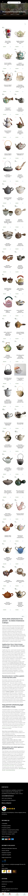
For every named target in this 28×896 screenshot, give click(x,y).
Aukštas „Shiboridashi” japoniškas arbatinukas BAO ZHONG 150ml (8, 334)
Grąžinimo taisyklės (6, 854)
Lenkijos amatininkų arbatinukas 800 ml (7, 154)
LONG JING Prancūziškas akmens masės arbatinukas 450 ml (8, 559)
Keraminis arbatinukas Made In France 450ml (8, 175)
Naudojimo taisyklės (6, 852)
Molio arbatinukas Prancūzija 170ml (20, 423)
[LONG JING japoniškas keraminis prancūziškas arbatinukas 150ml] (20, 347)
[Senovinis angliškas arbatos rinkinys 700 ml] (8, 55)
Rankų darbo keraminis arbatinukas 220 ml (8, 581)
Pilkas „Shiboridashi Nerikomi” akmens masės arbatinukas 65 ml (8, 492)
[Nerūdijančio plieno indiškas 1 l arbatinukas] (8, 302)
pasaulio (18, 725)
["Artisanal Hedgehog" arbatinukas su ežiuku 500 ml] (20, 324)
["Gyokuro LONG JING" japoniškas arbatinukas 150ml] (20, 302)
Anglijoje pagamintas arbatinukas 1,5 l (20, 154)
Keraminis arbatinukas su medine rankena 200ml (20, 132)
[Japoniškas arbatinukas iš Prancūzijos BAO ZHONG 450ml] (20, 257)
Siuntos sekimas (5, 850)
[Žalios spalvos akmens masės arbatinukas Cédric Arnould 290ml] (20, 482)
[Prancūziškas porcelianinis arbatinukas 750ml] (20, 391)
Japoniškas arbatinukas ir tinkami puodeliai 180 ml (8, 266)
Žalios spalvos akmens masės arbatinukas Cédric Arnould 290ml (20, 491)
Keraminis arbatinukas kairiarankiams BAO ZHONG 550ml (20, 109)
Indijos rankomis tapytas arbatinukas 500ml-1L (20, 289)
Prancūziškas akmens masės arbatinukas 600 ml (8, 379)
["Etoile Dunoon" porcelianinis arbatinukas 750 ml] (20, 527)
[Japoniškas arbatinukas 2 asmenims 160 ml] (20, 211)
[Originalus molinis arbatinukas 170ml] (8, 527)
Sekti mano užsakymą (7, 798)
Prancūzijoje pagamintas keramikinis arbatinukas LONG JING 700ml (20, 604)
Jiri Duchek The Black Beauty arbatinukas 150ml (8, 198)
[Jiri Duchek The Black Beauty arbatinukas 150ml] (8, 189)
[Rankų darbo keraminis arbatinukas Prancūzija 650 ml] (20, 549)
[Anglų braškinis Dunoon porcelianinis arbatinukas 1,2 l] (8, 505)
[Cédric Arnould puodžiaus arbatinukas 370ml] (8, 99)
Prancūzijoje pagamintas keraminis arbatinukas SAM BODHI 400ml (20, 446)
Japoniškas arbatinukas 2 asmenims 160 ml (20, 220)
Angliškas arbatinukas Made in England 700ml (20, 42)
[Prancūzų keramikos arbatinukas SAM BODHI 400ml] (8, 414)
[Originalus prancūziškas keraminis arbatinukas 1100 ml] (8, 347)
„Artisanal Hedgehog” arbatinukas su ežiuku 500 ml (20, 333)
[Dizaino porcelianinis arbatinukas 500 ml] (20, 505)
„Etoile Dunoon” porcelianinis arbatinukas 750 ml (20, 536)
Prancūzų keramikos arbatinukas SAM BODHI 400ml (8, 423)
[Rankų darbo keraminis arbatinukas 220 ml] (8, 572)
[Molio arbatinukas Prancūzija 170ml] (20, 414)
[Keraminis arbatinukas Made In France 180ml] (8, 594)
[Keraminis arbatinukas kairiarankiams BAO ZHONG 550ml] (20, 99)
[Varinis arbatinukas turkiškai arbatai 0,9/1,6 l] (8, 122)
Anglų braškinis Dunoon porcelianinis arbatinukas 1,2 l (8, 514)
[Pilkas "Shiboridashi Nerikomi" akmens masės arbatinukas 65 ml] (8, 482)
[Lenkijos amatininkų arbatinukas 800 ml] (8, 145)
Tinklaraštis (4, 823)
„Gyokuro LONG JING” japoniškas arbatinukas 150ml (20, 311)
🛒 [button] (10, 46)
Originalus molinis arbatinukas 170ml (7, 536)
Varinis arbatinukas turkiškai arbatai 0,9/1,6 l (7, 131)
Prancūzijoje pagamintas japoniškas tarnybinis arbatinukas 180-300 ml (8, 221)
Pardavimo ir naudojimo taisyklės (9, 832)
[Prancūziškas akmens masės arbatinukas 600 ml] (8, 370)
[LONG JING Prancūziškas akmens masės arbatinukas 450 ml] (8, 549)
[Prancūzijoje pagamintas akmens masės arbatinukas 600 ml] (8, 459)
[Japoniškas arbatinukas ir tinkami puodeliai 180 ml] (8, 257)
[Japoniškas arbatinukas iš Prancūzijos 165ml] (20, 235)
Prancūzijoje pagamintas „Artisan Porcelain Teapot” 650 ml (20, 87)
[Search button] (19, 3)
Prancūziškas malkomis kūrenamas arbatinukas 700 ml (8, 445)
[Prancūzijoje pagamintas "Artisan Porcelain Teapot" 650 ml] (20, 76)
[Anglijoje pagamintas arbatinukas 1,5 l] (20, 145)
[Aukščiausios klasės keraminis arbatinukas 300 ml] (20, 572)
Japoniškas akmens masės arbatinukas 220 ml (7, 289)
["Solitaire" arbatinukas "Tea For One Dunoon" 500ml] (20, 55)
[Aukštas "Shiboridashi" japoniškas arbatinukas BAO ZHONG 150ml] (8, 324)
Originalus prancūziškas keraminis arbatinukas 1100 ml (8, 357)
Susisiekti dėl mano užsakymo (9, 800)
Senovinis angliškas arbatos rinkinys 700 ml (7, 64)
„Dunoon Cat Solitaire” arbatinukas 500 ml (8, 86)
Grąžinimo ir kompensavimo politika (10, 829)
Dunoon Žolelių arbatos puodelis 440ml (8, 42)
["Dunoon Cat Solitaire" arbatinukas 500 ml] (8, 76)
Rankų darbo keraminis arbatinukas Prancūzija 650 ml (20, 558)
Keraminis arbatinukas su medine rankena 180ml (20, 176)
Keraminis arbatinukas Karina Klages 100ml (20, 198)
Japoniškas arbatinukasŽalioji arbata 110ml (8, 244)
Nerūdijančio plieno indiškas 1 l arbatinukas (7, 311)
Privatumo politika (6, 827)
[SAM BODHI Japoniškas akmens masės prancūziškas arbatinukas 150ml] (8, 391)
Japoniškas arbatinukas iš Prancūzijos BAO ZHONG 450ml (20, 267)
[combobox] (12, 3)
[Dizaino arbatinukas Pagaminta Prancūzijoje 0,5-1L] (20, 370)
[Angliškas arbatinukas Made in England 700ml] (20, 33)
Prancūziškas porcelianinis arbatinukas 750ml (20, 401)
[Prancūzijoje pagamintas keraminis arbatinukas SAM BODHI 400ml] (20, 436)
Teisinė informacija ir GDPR (8, 834)
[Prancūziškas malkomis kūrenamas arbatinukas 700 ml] (8, 436)
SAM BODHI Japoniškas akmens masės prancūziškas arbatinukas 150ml (7, 402)
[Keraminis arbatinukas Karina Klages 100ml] (20, 189)
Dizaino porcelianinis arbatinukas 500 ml (20, 514)
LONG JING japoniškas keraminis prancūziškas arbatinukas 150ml (20, 357)
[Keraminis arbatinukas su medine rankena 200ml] (20, 122)
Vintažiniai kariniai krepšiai (9, 765)
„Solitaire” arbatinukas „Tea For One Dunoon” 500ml (20, 64)
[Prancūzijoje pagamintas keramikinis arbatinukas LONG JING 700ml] (20, 594)
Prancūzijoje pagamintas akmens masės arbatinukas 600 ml (7, 469)
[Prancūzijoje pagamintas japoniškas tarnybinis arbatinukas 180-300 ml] (8, 211)
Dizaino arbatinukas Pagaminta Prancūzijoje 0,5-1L (20, 379)
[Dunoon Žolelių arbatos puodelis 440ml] (8, 33)
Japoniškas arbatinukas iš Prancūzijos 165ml (20, 244)
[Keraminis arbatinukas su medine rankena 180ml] (20, 166)
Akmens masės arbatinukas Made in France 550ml (20, 468)
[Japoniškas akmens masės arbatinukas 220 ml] (8, 280)
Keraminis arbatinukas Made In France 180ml (8, 603)
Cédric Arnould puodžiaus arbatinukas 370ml (7, 108)
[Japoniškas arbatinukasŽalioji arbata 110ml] (8, 235)
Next (23, 616)
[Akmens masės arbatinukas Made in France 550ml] (20, 459)
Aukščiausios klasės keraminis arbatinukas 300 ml (20, 581)
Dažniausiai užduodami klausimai (9, 848)
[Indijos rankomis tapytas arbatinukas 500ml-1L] (20, 280)
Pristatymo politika (6, 825)
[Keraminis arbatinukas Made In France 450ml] (8, 166)
